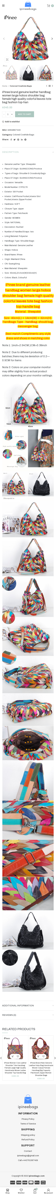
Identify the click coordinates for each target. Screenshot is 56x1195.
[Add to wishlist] (17, 1056)
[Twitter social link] (14, 139)
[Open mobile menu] (3, 6)
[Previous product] (46, 86)
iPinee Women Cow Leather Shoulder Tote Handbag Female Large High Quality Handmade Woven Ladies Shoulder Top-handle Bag (15, 1068)
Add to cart (24, 114)
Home (5, 86)
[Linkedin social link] (22, 139)
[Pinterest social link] (18, 139)
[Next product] (52, 86)
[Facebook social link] (11, 139)
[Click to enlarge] (7, 59)
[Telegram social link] (25, 139)
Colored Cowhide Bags (21, 86)
